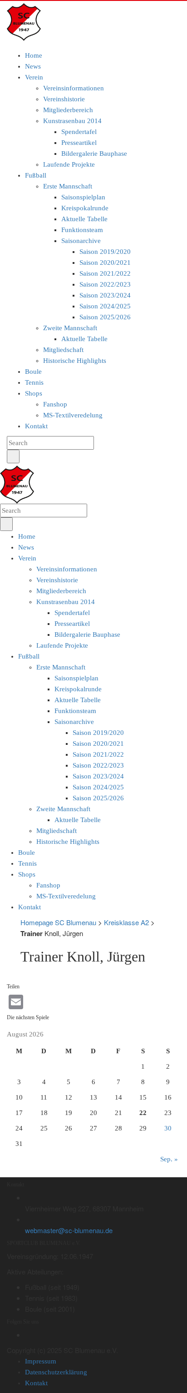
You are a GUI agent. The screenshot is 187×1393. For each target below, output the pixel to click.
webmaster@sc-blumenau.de (69, 1230)
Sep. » (169, 1159)
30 (168, 1128)
